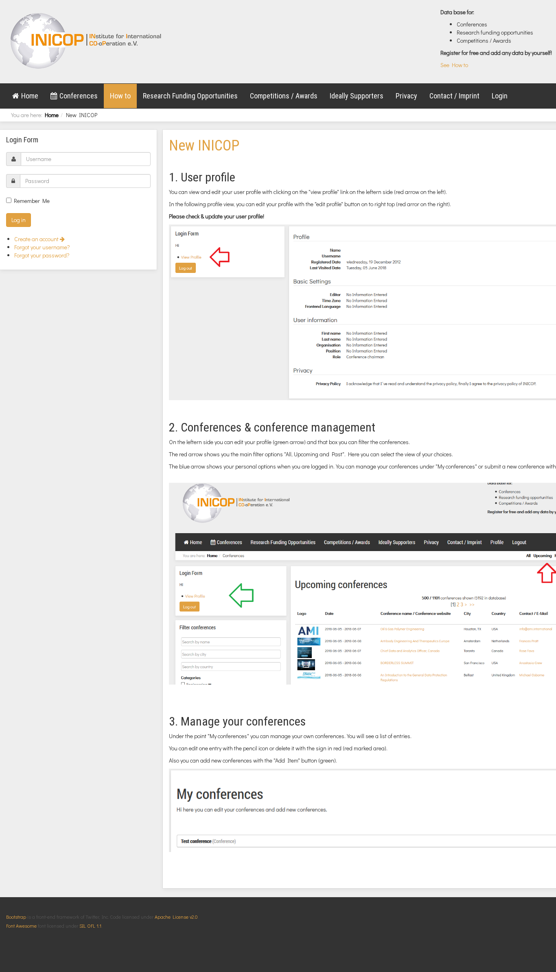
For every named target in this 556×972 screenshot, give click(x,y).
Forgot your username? (42, 247)
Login (500, 96)
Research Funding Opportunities (190, 96)
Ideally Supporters (356, 96)
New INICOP (204, 145)
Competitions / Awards (283, 96)
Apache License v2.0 (176, 916)
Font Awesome (21, 925)
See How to (454, 65)
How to (120, 96)
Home (29, 96)
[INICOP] (86, 40)
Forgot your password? (42, 255)
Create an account (37, 239)
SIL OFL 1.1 (90, 925)
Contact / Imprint (454, 96)
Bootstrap (16, 916)
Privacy (406, 96)
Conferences (78, 96)
